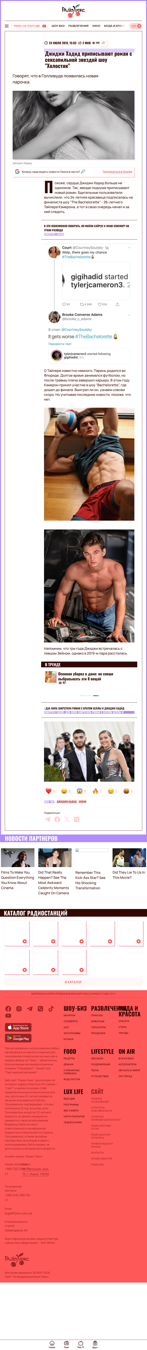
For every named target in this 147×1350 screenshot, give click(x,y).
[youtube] (8, 1015)
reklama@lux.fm (16, 1230)
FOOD (70, 1051)
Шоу (66, 1027)
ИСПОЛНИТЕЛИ (127, 1064)
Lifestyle (102, 1051)
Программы (71, 1104)
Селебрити (71, 1021)
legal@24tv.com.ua (18, 1213)
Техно (95, 1070)
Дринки (69, 1064)
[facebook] (57, 819)
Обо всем (97, 1058)
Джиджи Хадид (67, 801)
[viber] (76, 819)
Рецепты (69, 1058)
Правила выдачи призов (102, 1145)
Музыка (69, 1039)
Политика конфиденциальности (103, 1118)
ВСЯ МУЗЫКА (126, 1058)
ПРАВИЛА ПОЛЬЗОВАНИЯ (100, 1100)
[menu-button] (7, 26)
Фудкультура (72, 1079)
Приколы (97, 1015)
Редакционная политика (100, 1136)
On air (126, 1051)
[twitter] (67, 819)
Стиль (122, 1027)
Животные (98, 1021)
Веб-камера (71, 1110)
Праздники (98, 1033)
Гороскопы (98, 1027)
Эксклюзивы (72, 1033)
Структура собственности (101, 1109)
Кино (96, 26)
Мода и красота (116, 26)
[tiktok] (51, 1008)
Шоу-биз (58, 26)
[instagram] (19, 1008)
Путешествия (100, 1076)
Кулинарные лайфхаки (72, 1072)
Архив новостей (101, 1158)
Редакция (97, 1164)
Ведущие (69, 1098)
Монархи (69, 1015)
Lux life (73, 1091)
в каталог (73, 982)
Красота (123, 1021)
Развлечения (78, 26)
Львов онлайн (73, 1122)
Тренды (123, 1033)
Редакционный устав (101, 1127)
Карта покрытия (74, 1116)
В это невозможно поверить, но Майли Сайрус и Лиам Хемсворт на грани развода (86, 228)
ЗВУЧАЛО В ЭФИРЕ (129, 1070)
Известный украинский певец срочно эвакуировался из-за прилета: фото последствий (88, 678)
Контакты (97, 1152)
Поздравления (100, 1064)
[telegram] (47, 819)
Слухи (82, 801)
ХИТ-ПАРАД (125, 1076)
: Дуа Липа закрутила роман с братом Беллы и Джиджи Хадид (84, 708)
